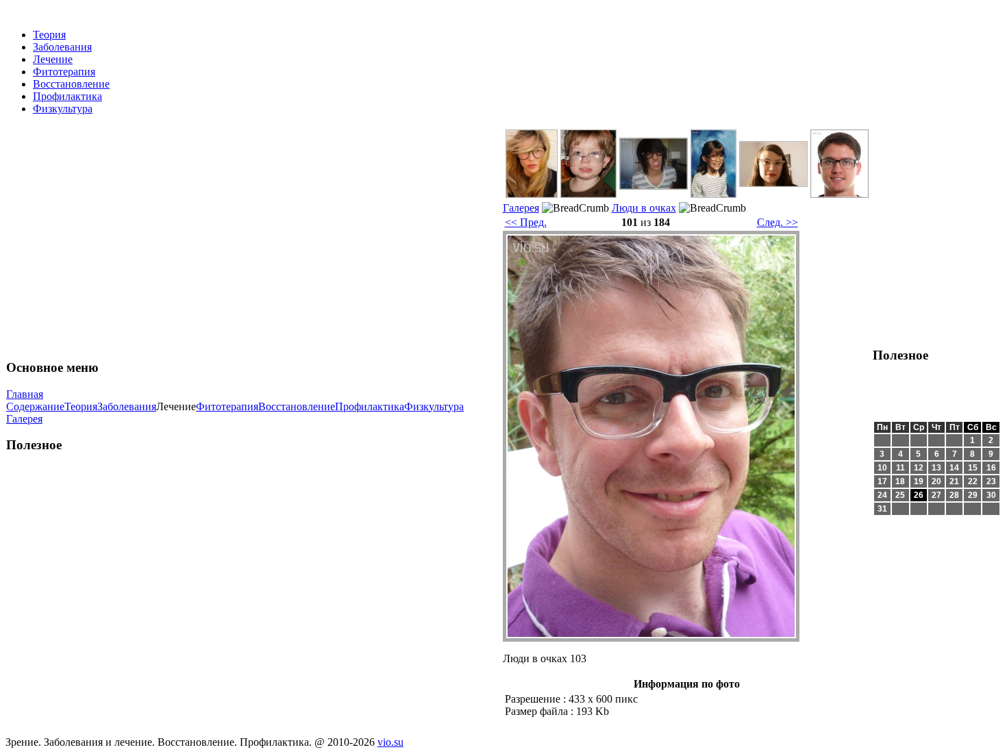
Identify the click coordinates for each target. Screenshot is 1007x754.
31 (882, 509)
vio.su (390, 742)
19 (918, 481)
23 (991, 481)
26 (918, 495)
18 (900, 481)
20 (936, 481)
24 (882, 495)
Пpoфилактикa (67, 96)
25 (900, 495)
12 (918, 468)
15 (973, 468)
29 (973, 495)
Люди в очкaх (644, 208)
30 (991, 495)
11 (900, 468)
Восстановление (71, 84)
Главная (24, 394)
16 (991, 468)
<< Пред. (526, 222)
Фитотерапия (64, 71)
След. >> (777, 222)
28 (954, 495)
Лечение (53, 59)
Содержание (35, 406)
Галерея (24, 419)
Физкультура (62, 108)
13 (936, 468)
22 (973, 481)
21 (954, 481)
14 (954, 468)
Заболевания (62, 47)
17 (882, 481)
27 (936, 495)
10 (882, 468)
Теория (49, 34)
